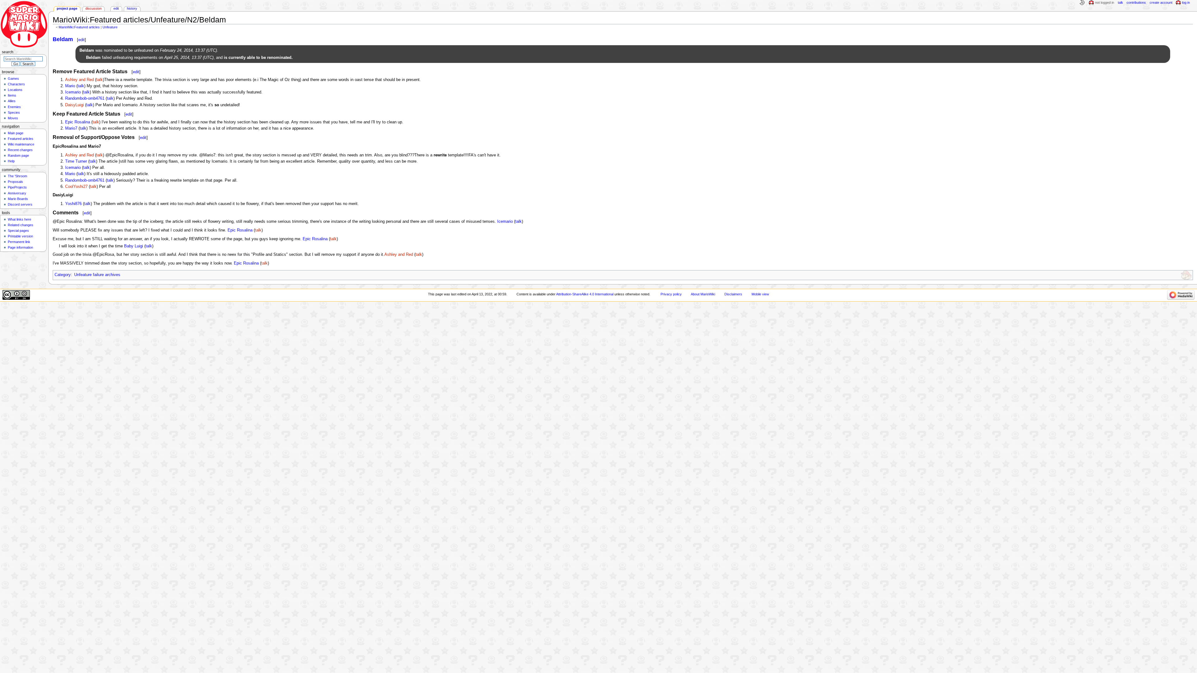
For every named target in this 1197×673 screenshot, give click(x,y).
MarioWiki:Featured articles (79, 27)
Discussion (93, 8)
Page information (20, 247)
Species (14, 112)
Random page (18, 155)
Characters (16, 84)
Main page (15, 133)
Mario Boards (18, 199)
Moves (13, 118)
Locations (15, 90)
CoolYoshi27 (76, 186)
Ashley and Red (79, 80)
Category (63, 275)
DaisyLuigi (74, 105)
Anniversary (17, 193)
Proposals (15, 182)
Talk (1120, 2)
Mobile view (760, 294)
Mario (70, 86)
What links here (19, 219)
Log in (1186, 2)
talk (99, 80)
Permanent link (19, 242)
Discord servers (20, 204)
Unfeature (110, 27)
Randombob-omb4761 (84, 98)
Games (13, 78)
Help (11, 161)
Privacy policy (671, 294)
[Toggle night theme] (1081, 3)
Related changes (20, 225)
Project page (67, 8)
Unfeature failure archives (97, 275)
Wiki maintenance (21, 144)
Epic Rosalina (77, 122)
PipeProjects (17, 187)
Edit (116, 8)
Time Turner (76, 161)
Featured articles (20, 139)
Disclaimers (733, 294)
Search (7, 52)
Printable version (20, 236)
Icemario (73, 92)
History (132, 8)
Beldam (63, 39)
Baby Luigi (133, 246)
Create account (1161, 2)
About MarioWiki (703, 294)
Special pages (18, 230)
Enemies (14, 107)
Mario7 (71, 128)
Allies (12, 101)
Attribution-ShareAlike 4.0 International (584, 294)
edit (81, 39)
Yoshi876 (73, 204)
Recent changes (20, 150)
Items (12, 95)
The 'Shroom (17, 176)
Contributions (1136, 2)
